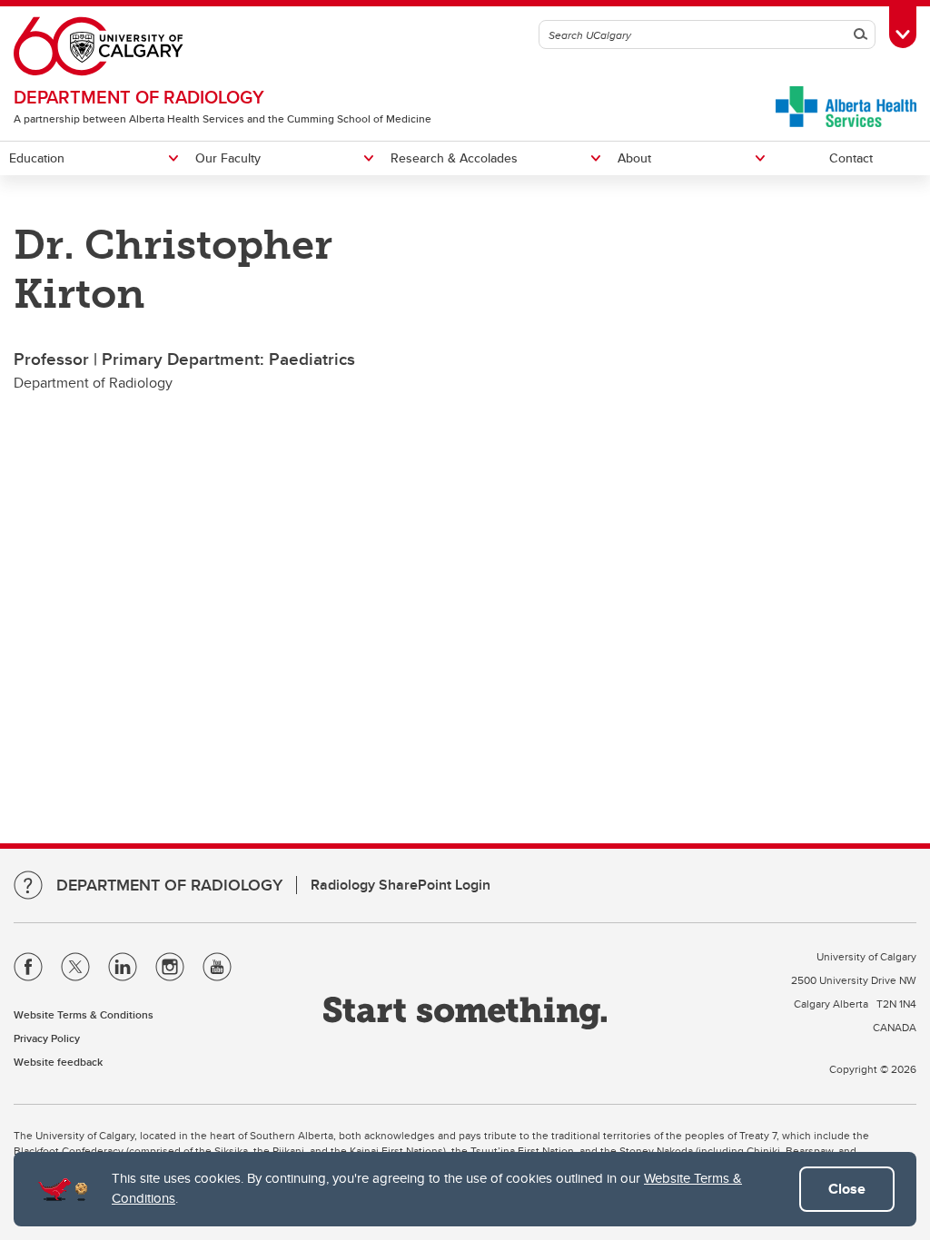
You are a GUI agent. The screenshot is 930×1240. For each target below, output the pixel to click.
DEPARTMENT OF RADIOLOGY (139, 97)
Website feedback (58, 1061)
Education (36, 158)
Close (847, 1188)
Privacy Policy (47, 1038)
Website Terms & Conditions (83, 1014)
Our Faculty (228, 158)
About (634, 158)
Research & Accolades (454, 158)
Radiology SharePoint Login (400, 884)
